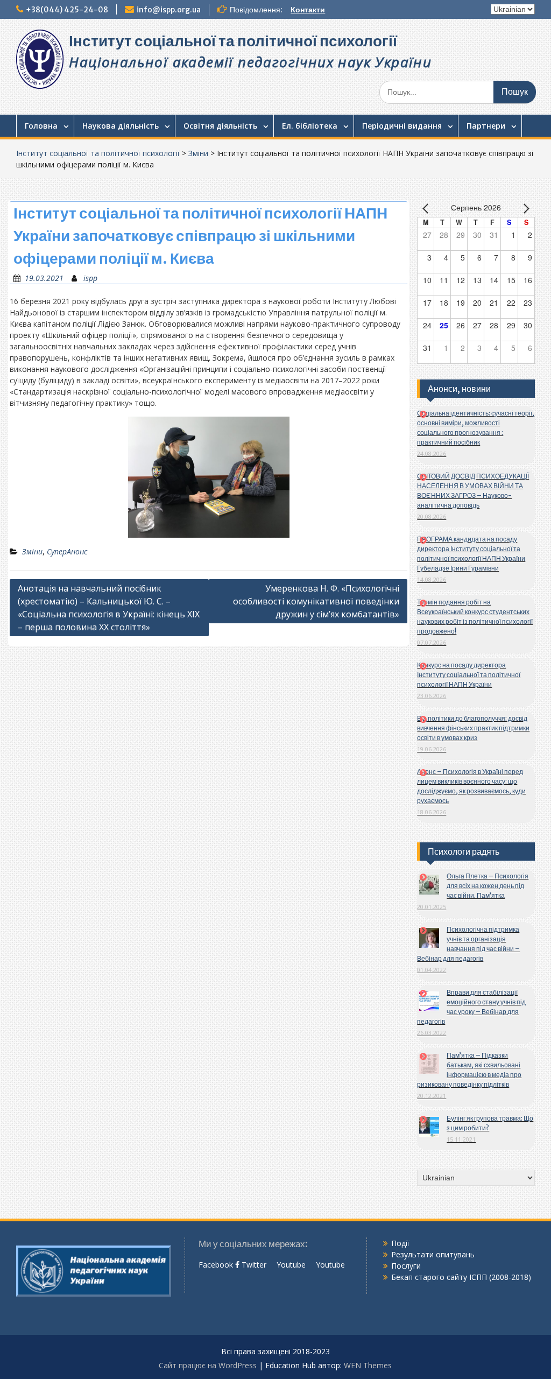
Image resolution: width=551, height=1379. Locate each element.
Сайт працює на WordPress (208, 1365)
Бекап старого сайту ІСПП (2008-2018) (461, 1277)
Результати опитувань (433, 1254)
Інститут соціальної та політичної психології (233, 41)
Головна (41, 126)
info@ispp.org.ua (169, 10)
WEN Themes (368, 1365)
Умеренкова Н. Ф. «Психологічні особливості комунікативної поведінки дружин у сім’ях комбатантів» (316, 601)
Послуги (406, 1266)
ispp (90, 278)
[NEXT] (524, 208)
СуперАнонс (67, 551)
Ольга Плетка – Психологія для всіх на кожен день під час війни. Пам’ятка (487, 885)
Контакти (308, 10)
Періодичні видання (402, 126)
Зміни (198, 153)
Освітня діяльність (220, 126)
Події (400, 1243)
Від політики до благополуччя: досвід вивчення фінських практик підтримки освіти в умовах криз (473, 728)
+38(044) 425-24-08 (67, 10)
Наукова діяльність (120, 126)
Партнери (486, 126)
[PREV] (427, 208)
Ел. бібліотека (309, 126)
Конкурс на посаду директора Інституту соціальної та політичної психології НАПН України (468, 674)
